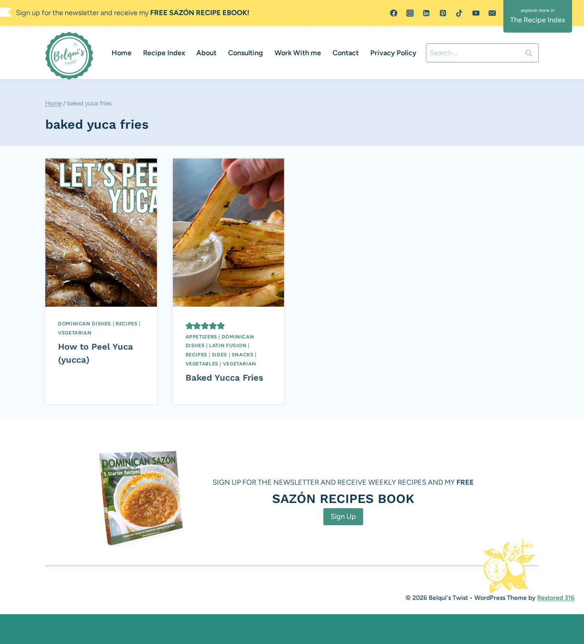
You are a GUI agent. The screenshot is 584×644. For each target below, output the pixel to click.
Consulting (245, 52)
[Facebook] (394, 13)
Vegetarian (74, 333)
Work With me (298, 52)
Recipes (126, 324)
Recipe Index (164, 52)
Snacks (243, 355)
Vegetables (202, 364)
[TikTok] (459, 13)
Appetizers (201, 337)
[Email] (492, 13)
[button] (189, 325)
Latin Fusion (228, 345)
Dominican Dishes (84, 324)
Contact (346, 52)
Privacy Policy (393, 52)
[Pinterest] (443, 13)
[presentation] (101, 233)
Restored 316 (555, 597)
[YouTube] (476, 13)
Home (121, 52)
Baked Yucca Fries (224, 378)
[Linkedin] (426, 13)
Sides (219, 355)
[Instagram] (410, 13)
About (206, 52)
